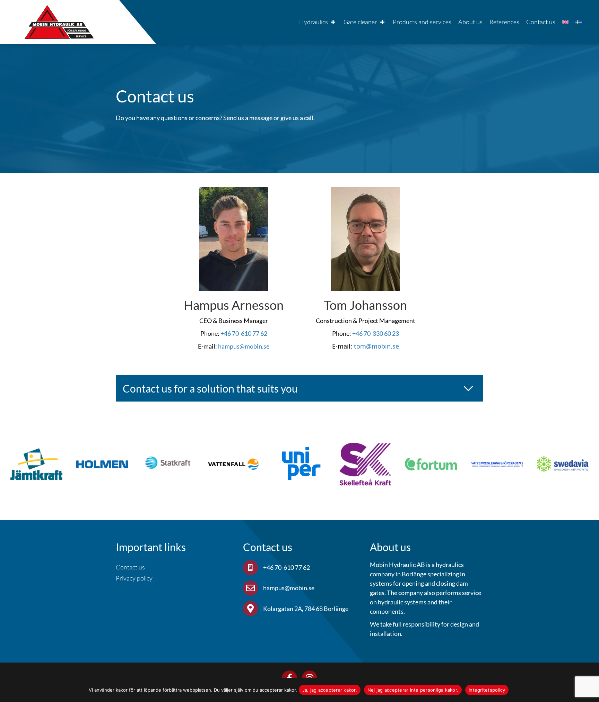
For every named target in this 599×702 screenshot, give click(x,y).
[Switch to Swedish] (578, 22)
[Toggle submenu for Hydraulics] (333, 22)
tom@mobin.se (376, 346)
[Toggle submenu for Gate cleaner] (382, 22)
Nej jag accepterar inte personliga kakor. (412, 690)
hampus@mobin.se (243, 346)
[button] (299, 388)
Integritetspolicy (487, 690)
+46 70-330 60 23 (375, 333)
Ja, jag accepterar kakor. (329, 690)
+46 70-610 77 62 (243, 333)
